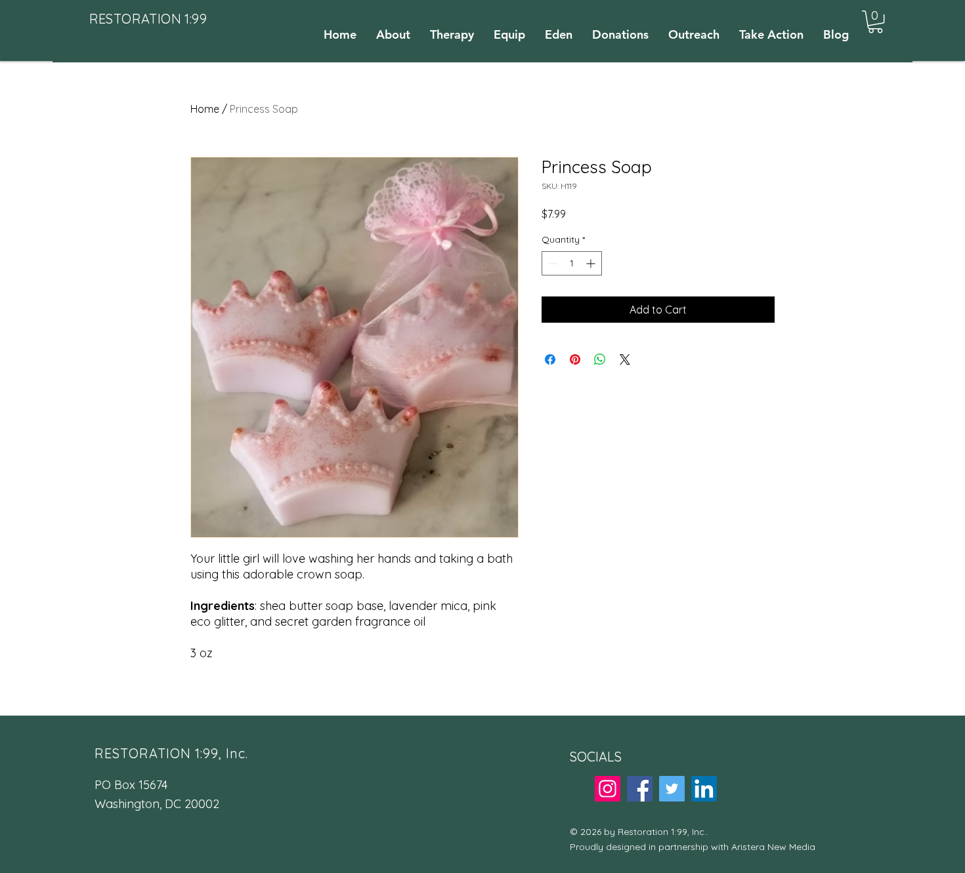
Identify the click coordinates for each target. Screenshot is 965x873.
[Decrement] (552, 263)
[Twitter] (672, 789)
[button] (875, 21)
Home (204, 108)
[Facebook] (640, 789)
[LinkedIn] (704, 789)
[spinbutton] (572, 263)
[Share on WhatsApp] (600, 359)
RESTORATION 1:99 (148, 18)
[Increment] (592, 263)
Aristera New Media (773, 847)
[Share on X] (625, 359)
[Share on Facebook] (550, 359)
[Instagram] (607, 789)
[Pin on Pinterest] (575, 359)
